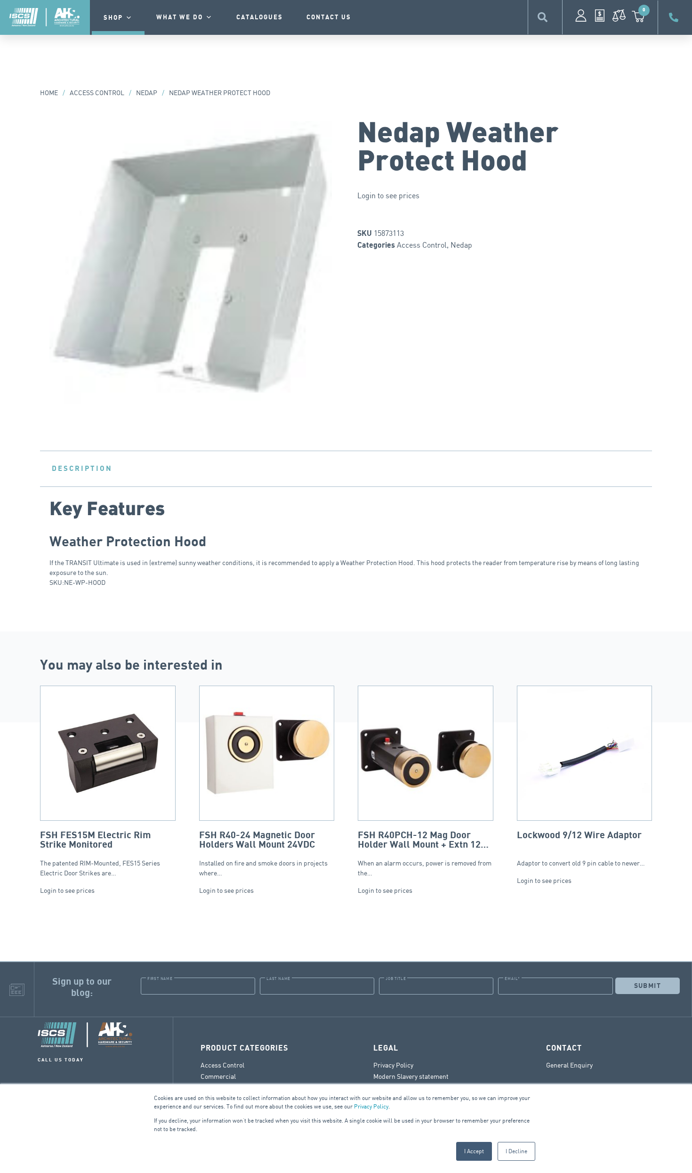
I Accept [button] (474, 1151)
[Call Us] (675, 17)
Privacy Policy (371, 1106)
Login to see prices (388, 195)
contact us (328, 17)
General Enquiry (569, 1065)
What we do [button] (179, 17)
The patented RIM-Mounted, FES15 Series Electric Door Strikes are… (100, 853)
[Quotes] (600, 15)
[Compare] (619, 15)
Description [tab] (82, 468)
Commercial (218, 1076)
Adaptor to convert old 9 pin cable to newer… (581, 848)
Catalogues (259, 17)
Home (49, 93)
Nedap (146, 93)
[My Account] (581, 15)
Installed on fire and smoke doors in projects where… (263, 853)
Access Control (97, 93)
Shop (113, 18)
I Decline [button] (516, 1151)
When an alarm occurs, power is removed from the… (424, 853)
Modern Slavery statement (411, 1076)
